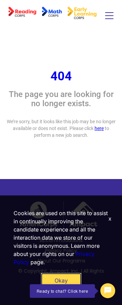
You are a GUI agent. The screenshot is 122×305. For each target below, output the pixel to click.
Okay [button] (61, 280)
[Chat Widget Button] (107, 290)
